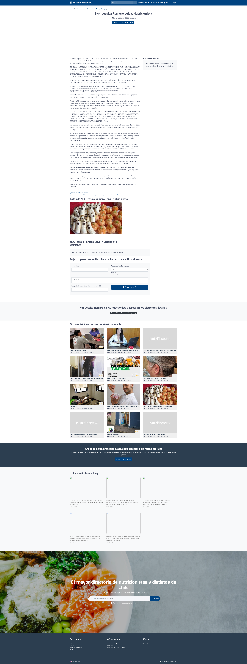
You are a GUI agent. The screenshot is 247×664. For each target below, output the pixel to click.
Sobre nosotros (74, 644)
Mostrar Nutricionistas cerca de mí (124, 603)
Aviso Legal (110, 646)
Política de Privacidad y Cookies (116, 647)
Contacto (146, 644)
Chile (71, 9)
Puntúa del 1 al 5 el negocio (120, 266)
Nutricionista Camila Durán (116, 378)
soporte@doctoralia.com (124, 23)
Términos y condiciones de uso (116, 644)
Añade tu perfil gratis (160, 3)
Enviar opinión (130, 287)
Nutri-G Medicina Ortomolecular (155, 435)
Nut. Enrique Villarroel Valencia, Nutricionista (123, 407)
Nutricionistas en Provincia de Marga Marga (90, 9)
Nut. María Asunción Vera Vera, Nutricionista (122, 350)
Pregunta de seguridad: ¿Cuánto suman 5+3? (86, 286)
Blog (71, 649)
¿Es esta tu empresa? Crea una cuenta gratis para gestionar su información (94, 195)
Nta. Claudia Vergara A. (79, 350)
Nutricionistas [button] (143, 3)
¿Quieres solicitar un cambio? (79, 193)
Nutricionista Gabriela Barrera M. (155, 378)
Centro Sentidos (113, 435)
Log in (174, 3)
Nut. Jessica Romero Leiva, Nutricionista (158, 407)
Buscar (156, 599)
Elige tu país (76, 661)
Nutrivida (74, 407)
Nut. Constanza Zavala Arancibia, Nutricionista (160, 350)
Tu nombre (75, 266)
